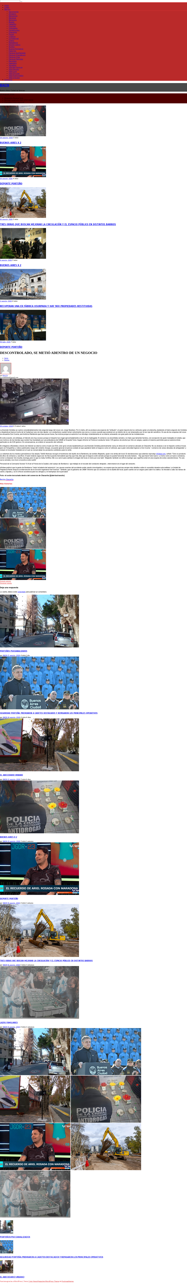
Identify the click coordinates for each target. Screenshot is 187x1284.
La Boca (12, 36)
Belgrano (13, 20)
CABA (6, 7)
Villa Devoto (14, 69)
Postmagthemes (68, 1281)
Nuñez (12, 47)
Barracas (12, 18)
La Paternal (14, 39)
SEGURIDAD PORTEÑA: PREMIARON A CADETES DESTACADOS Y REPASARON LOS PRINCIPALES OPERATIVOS (49, 713)
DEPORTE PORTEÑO (11, 183)
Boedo (11, 22)
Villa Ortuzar (14, 74)
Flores (11, 34)
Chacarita (13, 32)
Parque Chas (14, 57)
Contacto (8, 80)
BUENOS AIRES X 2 (10, 142)
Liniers (11, 41)
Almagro (12, 14)
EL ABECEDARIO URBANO (11, 775)
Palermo (12, 51)
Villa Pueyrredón (16, 76)
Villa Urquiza (14, 78)
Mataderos (13, 43)
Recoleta (12, 61)
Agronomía (13, 12)
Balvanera (13, 16)
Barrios (7, 9)
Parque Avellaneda (17, 53)
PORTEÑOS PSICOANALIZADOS (13, 651)
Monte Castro (14, 45)
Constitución (14, 30)
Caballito (12, 24)
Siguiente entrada (6, 583)
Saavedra (13, 63)
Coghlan (12, 26)
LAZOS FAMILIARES (9, 1022)
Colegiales (13, 28)
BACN (4, 85)
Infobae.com (161, 454)
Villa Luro (13, 71)
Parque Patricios (16, 59)
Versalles (12, 65)
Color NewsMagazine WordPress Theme (43, 1281)
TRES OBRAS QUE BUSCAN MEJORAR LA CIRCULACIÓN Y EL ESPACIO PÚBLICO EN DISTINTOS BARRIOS (58, 224)
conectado (21, 592)
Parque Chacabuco (17, 55)
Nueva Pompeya (16, 49)
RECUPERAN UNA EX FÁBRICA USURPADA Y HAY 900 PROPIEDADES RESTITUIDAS (46, 306)
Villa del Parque (16, 67)
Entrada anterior (5, 581)
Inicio (6, 5)
